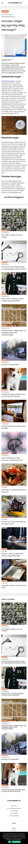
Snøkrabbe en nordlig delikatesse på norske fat (13, 491)
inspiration (5, 11)
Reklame (14, 828)
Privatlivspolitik (16, 841)
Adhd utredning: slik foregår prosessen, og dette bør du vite (12, 459)
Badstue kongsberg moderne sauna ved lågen (13, 427)
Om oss (14, 830)
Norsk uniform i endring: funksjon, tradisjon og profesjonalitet (12, 300)
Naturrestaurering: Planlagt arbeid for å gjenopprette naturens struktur (13, 268)
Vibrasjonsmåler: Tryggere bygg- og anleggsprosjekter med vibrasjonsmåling (13, 333)
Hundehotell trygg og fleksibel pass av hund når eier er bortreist (13, 395)
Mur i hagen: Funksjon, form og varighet (11, 236)
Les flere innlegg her (14, 197)
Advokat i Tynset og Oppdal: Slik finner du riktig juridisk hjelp (12, 555)
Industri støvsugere (7, 81)
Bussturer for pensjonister (10, 364)
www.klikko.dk (15, 815)
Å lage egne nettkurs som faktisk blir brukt (13, 586)
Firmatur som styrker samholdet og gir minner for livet (13, 523)
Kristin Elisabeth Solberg (8, 16)
